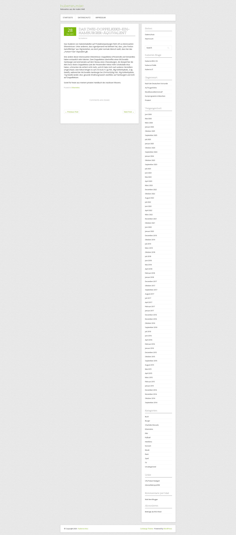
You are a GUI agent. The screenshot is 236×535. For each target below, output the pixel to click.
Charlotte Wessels (152, 425)
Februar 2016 (150, 344)
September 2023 (151, 164)
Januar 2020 (149, 231)
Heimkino (148, 442)
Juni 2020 (148, 227)
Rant (146, 454)
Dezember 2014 (151, 390)
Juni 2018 (148, 260)
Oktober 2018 (150, 252)
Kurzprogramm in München (155, 96)
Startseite (68, 17)
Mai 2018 (148, 265)
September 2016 (151, 327)
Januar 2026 (149, 127)
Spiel (147, 458)
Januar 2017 (149, 311)
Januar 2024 (149, 156)
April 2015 (148, 373)
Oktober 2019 (150, 240)
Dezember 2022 (151, 189)
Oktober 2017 (150, 285)
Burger (147, 421)
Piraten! (148, 100)
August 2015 (149, 365)
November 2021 (151, 219)
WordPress (168, 529)
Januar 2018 (149, 277)
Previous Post (71, 112)
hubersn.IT (149, 69)
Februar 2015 (150, 381)
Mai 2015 (148, 369)
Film (146, 433)
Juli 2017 (148, 298)
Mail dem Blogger (151, 499)
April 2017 (148, 302)
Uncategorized (150, 467)
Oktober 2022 (150, 194)
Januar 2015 (149, 386)
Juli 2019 (148, 244)
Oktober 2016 (150, 323)
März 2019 (149, 248)
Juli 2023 (148, 169)
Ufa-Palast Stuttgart (152, 481)
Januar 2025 (149, 143)
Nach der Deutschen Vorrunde (156, 83)
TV (146, 462)
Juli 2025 (148, 139)
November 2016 (151, 319)
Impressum (101, 17)
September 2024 (151, 152)
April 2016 (148, 340)
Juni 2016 (148, 336)
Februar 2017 (150, 306)
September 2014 (151, 402)
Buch (147, 416)
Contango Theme (146, 529)
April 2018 (148, 269)
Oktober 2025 (150, 131)
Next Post (129, 112)
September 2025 (151, 135)
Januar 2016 (149, 348)
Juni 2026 (148, 114)
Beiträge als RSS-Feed (153, 512)
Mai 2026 (148, 118)
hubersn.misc (72, 6)
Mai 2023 (148, 177)
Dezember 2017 (151, 281)
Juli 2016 (148, 331)
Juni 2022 (148, 206)
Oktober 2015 (150, 356)
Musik (147, 450)
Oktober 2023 (150, 160)
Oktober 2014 (150, 398)
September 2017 (151, 290)
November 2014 (151, 394)
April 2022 (148, 210)
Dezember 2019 (151, 235)
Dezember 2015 (151, 352)
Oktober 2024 (150, 148)
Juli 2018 (148, 256)
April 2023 (148, 181)
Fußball (147, 437)
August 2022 (149, 198)
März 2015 (149, 377)
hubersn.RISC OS (151, 61)
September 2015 (151, 361)
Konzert (148, 446)
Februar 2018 (150, 273)
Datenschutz (84, 17)
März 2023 (149, 185)
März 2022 (149, 214)
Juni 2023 (148, 173)
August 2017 (149, 294)
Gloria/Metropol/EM (152, 485)
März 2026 (149, 123)
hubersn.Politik (150, 65)
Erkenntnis (76, 87)
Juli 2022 (148, 202)
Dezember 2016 (151, 315)
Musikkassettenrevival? (154, 92)
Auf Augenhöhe (151, 88)
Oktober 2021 (150, 223)
